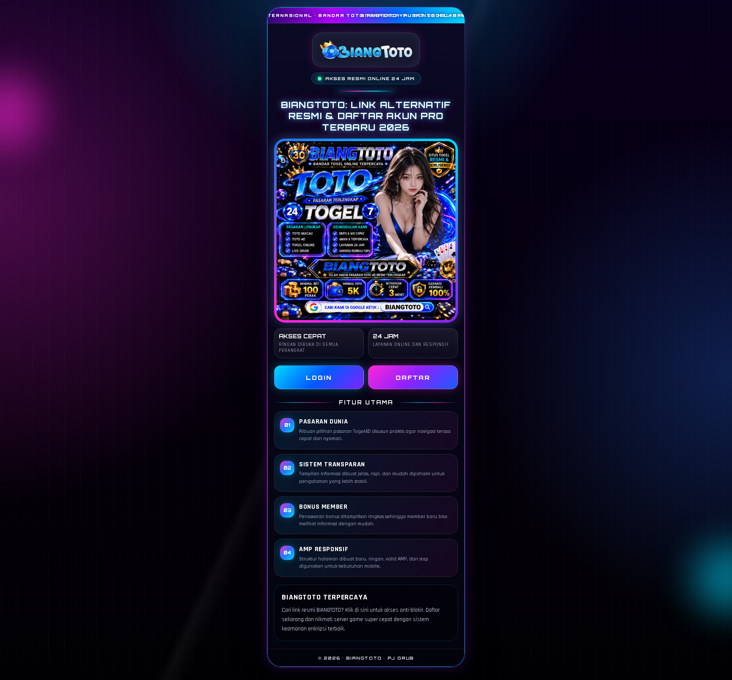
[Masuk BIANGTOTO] (366, 230)
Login (319, 377)
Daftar (413, 377)
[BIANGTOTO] (366, 50)
